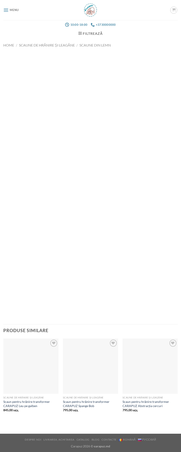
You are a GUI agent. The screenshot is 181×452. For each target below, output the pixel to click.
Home (8, 45)
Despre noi (33, 439)
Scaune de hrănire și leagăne (47, 45)
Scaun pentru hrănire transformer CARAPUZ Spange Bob (86, 404)
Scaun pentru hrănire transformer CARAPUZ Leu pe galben (26, 404)
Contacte (109, 439)
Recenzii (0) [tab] (34, 205)
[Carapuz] (90, 10)
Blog (95, 439)
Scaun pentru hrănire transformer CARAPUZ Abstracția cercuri (146, 404)
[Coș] (173, 10)
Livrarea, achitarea (58, 439)
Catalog (83, 439)
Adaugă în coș (90, 106)
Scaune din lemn (95, 45)
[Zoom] (9, 111)
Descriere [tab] (11, 205)
